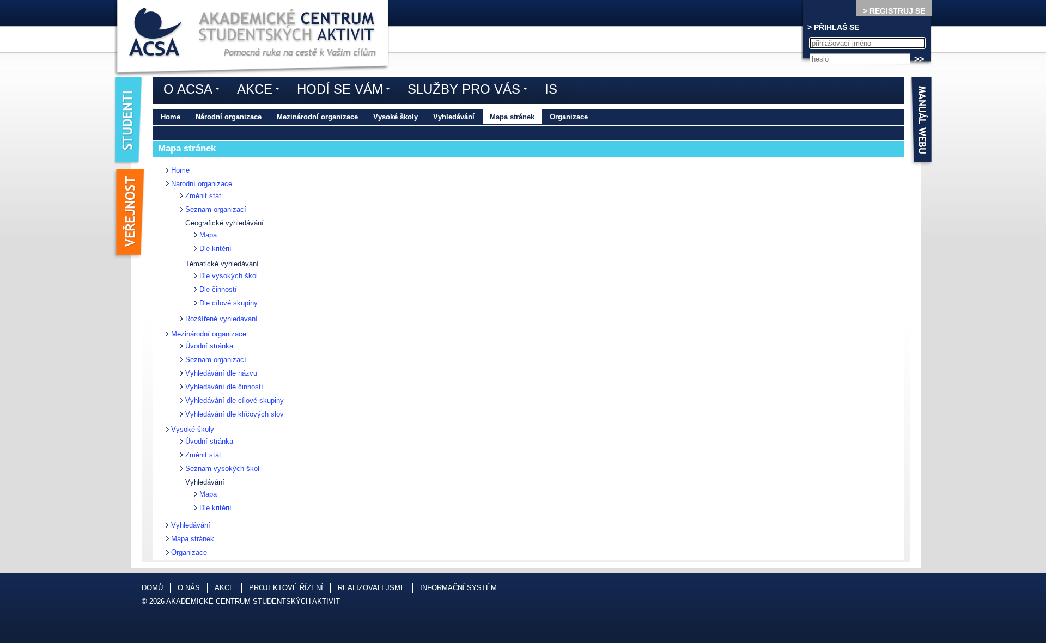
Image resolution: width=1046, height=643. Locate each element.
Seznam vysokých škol (222, 468)
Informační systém (458, 588)
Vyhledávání (454, 117)
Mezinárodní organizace (317, 117)
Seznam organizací (215, 209)
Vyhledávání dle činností (224, 387)
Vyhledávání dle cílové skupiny (234, 400)
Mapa (208, 235)
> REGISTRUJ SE (894, 11)
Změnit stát (203, 196)
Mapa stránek (512, 117)
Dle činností (218, 289)
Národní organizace (229, 117)
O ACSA (194, 91)
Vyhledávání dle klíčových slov (234, 414)
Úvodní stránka (209, 346)
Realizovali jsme (371, 588)
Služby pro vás (470, 91)
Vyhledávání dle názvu (221, 373)
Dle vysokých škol (228, 276)
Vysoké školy (395, 117)
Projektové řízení (286, 588)
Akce (261, 91)
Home (170, 117)
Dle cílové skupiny (228, 303)
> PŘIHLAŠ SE (833, 27)
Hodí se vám (346, 91)
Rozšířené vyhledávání (221, 319)
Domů (152, 588)
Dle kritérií (215, 248)
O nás (189, 588)
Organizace (569, 117)
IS (551, 89)
